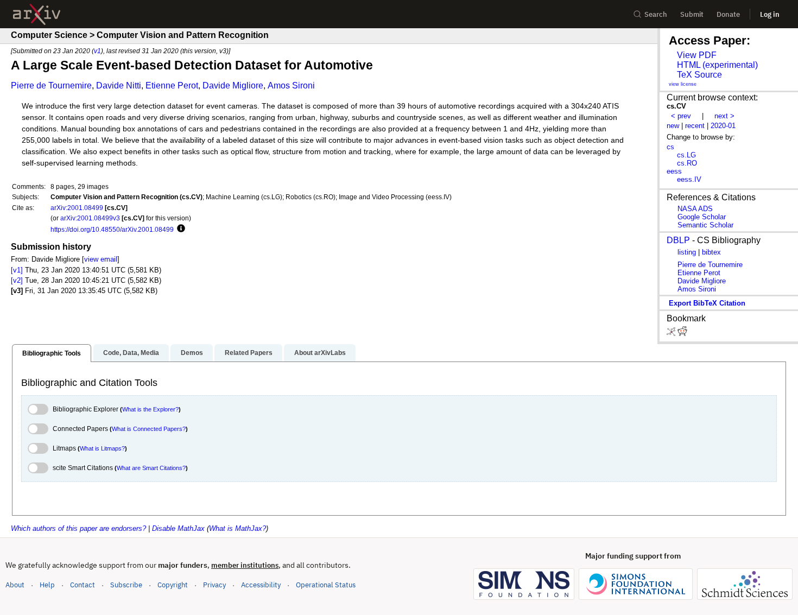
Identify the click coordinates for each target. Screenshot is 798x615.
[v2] (17, 280)
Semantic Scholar (705, 225)
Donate (728, 14)
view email (100, 259)
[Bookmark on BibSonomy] (672, 333)
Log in (770, 14)
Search (655, 14)
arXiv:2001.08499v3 (90, 217)
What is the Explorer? (150, 409)
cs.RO (687, 163)
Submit (692, 14)
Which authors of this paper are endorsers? (78, 528)
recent (695, 126)
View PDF (697, 55)
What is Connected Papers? (149, 429)
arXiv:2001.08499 (76, 207)
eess (674, 171)
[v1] (17, 270)
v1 (97, 50)
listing (686, 252)
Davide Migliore (232, 85)
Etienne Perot (171, 85)
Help (47, 584)
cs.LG (686, 155)
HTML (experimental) (717, 64)
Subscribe (126, 584)
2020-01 (723, 126)
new (673, 126)
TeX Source (699, 74)
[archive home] (36, 14)
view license (682, 84)
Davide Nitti (118, 85)
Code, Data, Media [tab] (131, 353)
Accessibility (261, 584)
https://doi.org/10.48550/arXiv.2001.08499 (112, 229)
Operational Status (326, 584)
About (14, 584)
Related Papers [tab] (249, 353)
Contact (82, 584)
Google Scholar (701, 217)
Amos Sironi (291, 85)
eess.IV (689, 179)
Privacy (214, 584)
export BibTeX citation (707, 303)
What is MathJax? (237, 528)
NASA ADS (695, 209)
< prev (681, 116)
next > (724, 116)
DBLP (678, 240)
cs (670, 147)
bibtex (711, 252)
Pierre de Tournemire (51, 85)
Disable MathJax (178, 528)
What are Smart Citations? (151, 468)
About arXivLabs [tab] (320, 353)
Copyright (172, 584)
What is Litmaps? (102, 448)
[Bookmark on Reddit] (682, 333)
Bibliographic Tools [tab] (51, 353)
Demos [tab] (192, 353)
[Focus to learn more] (179, 229)
